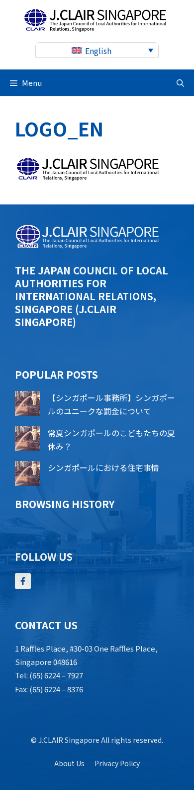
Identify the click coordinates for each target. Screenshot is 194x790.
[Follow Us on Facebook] (23, 581)
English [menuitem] (98, 51)
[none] (97, 50)
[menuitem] (97, 50)
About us (69, 763)
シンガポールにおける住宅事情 (103, 467)
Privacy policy (117, 763)
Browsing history (64, 504)
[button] (180, 82)
